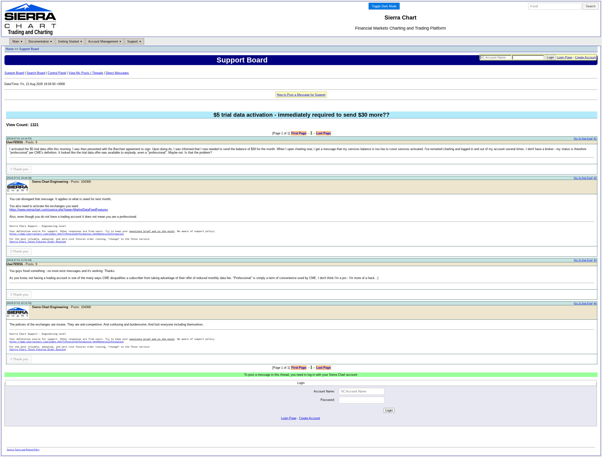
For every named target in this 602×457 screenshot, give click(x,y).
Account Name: (324, 391)
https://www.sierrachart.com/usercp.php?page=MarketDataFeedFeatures (58, 209)
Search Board (36, 73)
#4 (595, 303)
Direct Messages (117, 73)
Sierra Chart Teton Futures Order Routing (37, 241)
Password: (328, 400)
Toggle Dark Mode (384, 6)
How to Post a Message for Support (301, 95)
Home (10, 49)
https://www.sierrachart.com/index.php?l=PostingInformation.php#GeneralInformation (66, 234)
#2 (595, 178)
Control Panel (57, 73)
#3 (595, 260)
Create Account (585, 57)
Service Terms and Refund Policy (23, 450)
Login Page (564, 57)
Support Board (29, 49)
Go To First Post (583, 138)
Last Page (323, 133)
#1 (595, 138)
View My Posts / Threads (86, 73)
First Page (298, 133)
